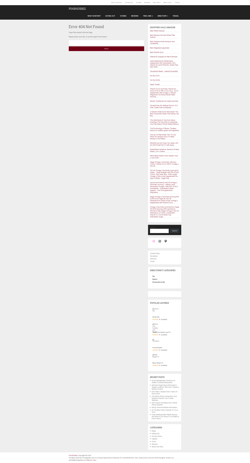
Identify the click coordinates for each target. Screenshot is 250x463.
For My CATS (154, 76)
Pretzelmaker (157, 347)
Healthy (154, 439)
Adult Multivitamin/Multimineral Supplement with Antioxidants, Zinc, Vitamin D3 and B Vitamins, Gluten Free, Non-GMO (164, 64)
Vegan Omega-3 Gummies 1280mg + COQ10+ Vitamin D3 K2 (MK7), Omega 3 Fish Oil (164, 164)
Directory (167, 2)
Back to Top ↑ (92, 460)
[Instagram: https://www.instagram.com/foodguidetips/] (160, 242)
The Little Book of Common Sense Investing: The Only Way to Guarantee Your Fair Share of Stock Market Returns (164, 122)
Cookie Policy (155, 253)
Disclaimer (154, 256)
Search (153, 228)
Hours (154, 441)
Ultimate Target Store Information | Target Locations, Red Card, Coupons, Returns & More (165, 387)
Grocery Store (157, 436)
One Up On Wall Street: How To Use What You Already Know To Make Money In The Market (163, 137)
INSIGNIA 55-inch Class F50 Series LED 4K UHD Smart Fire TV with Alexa (164, 144)
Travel (177, 2)
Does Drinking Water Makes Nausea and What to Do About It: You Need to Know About (165, 416)
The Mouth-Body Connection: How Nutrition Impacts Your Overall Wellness (164, 398)
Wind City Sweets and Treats (162, 332)
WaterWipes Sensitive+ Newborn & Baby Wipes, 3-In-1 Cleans (164, 150)
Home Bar (156, 317)
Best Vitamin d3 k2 (156, 52)
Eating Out (129, 2)
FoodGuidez (77, 8)
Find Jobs (156, 2)
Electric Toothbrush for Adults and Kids (164, 101)
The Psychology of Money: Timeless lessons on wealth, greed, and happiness (164, 129)
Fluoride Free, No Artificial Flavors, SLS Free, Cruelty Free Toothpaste (164, 106)
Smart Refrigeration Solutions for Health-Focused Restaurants (163, 381)
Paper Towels (155, 84)
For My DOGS (155, 80)
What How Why (116, 2)
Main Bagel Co (157, 363)
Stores (138, 2)
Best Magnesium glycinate (159, 48)
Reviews (147, 2)
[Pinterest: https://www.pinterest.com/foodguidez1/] (166, 242)
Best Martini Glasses (157, 31)
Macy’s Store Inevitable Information (164, 407)
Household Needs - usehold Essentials (164, 71)
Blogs (154, 431)
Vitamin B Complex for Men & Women (163, 57)
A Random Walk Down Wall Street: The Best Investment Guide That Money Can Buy (164, 114)
